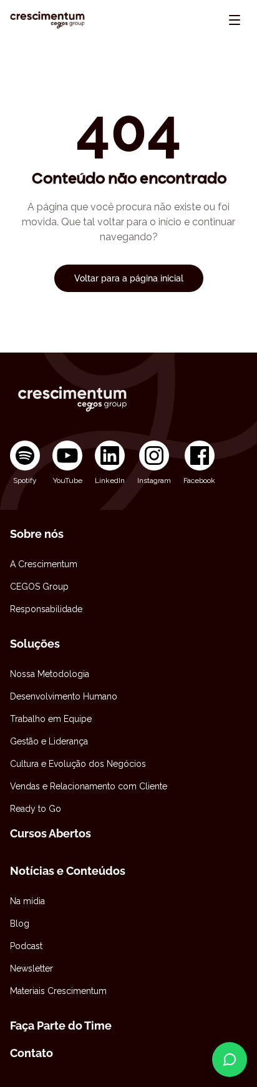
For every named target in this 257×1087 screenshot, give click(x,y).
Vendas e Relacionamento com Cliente (88, 786)
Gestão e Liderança (49, 741)
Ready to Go (35, 809)
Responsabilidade (46, 609)
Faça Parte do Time (61, 1025)
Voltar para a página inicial (128, 278)
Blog (19, 924)
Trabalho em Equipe (51, 719)
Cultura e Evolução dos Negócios (78, 764)
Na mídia (27, 901)
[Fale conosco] (229, 1059)
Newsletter (31, 968)
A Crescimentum (43, 564)
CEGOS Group (39, 587)
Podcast (26, 946)
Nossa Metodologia (49, 674)
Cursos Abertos (50, 833)
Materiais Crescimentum (58, 991)
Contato (31, 1053)
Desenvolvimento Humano (63, 696)
